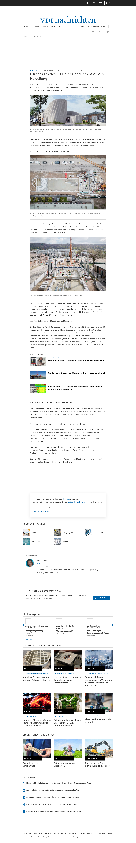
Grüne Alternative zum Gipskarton (65, 764)
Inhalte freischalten (41, 512)
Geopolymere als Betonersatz (31, 764)
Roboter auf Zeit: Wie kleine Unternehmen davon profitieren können (67, 723)
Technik (36, 26)
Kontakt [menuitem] (33, 837)
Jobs (82, 26)
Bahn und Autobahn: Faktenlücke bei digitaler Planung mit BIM (52, 797)
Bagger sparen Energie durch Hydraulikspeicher (97, 764)
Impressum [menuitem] (55, 837)
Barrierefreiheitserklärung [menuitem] (70, 837)
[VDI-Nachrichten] (68, 19)
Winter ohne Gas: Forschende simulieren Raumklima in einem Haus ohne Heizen (75, 388)
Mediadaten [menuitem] (73, 833)
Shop (87, 26)
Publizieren (95, 26)
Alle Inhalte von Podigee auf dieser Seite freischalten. (53, 507)
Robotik (66, 541)
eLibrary (104, 26)
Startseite (25, 36)
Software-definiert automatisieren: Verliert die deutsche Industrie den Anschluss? (98, 681)
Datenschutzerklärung (76, 502)
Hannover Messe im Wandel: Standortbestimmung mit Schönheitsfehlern (37, 723)
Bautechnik (36, 532)
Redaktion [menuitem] (26, 837)
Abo (100, 3)
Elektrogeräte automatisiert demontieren (99, 720)
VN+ (59, 26)
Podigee (66, 499)
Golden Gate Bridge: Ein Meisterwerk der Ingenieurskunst (76, 372)
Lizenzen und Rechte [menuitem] (85, 833)
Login (110, 3)
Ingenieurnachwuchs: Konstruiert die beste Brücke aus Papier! (52, 804)
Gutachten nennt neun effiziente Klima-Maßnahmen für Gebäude (54, 811)
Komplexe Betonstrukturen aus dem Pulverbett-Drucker (37, 678)
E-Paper (92, 3)
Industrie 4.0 (98, 532)
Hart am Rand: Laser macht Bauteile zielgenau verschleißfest (67, 680)
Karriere (53, 26)
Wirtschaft (45, 26)
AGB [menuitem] (35, 833)
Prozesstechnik (37, 541)
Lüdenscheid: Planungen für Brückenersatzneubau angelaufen (52, 790)
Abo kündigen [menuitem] (27, 833)
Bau (40, 36)
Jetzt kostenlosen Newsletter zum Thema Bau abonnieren (76, 360)
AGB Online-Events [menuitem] (45, 833)
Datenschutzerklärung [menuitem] (60, 833)
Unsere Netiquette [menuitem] (44, 837)
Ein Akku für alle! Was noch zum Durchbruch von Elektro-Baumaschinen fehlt (58, 783)
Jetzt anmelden (102, 598)
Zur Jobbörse (27, 639)
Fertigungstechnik (69, 532)
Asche (39, 564)
